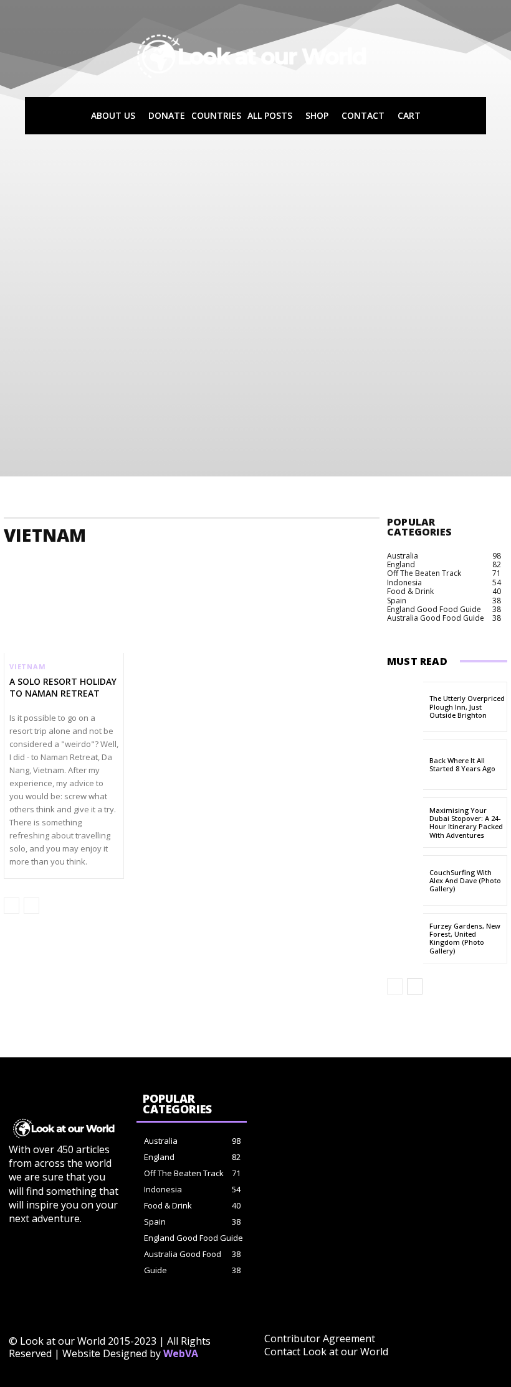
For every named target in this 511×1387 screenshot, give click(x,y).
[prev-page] (11, 906)
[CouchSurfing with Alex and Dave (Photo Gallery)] (405, 880)
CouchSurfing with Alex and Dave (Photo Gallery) (465, 880)
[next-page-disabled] (31, 906)
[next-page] (415, 986)
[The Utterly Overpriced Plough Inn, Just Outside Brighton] (405, 707)
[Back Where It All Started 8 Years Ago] (405, 765)
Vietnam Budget (440, 561)
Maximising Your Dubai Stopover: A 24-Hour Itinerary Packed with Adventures (466, 822)
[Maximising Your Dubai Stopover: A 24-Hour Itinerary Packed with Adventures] (405, 822)
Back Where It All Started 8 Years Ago (462, 764)
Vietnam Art (373, 561)
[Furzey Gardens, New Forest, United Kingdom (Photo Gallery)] (405, 938)
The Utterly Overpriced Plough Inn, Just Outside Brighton (467, 706)
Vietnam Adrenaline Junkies (167, 561)
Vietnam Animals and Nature (284, 561)
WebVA (180, 1353)
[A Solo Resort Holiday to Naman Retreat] (64, 618)
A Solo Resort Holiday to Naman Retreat (63, 686)
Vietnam (27, 666)
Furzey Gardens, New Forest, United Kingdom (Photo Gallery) (464, 938)
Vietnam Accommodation (56, 561)
